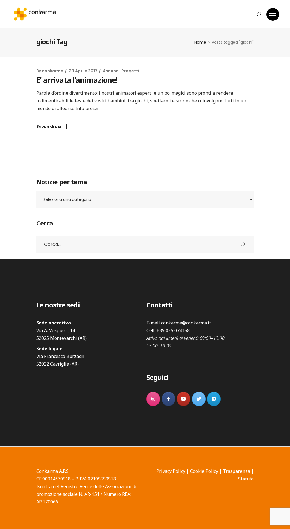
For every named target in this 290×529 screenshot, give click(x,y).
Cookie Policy (204, 471)
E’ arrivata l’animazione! (76, 80)
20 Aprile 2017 (83, 71)
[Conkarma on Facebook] (168, 399)
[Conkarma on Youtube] (183, 399)
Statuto (246, 479)
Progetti (130, 71)
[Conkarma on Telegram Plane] (214, 399)
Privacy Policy (170, 471)
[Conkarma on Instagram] (153, 399)
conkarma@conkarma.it (186, 323)
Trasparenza (236, 471)
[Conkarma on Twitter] (199, 399)
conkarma (52, 71)
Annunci (111, 71)
